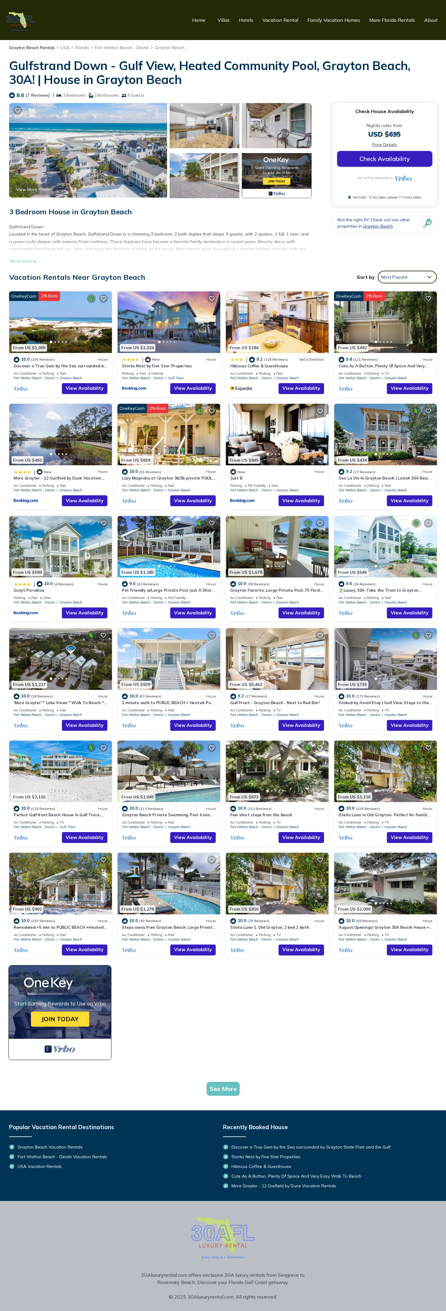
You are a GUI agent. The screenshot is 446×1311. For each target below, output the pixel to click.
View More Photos (34, 189)
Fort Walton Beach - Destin (122, 47)
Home (198, 20)
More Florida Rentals (392, 20)
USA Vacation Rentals (40, 1166)
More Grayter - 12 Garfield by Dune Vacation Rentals (283, 1186)
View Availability (84, 388)
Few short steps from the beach (261, 814)
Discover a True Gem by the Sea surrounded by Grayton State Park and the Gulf (310, 1147)
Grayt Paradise (29, 590)
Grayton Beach (169, 47)
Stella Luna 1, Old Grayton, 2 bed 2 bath (269, 927)
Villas (224, 20)
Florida (82, 47)
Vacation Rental (280, 20)
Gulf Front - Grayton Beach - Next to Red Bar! (274, 702)
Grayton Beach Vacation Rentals (50, 1147)
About (431, 20)
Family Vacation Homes (333, 20)
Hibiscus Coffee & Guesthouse (259, 365)
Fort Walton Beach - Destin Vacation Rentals (62, 1156)
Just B (236, 478)
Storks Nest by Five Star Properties (157, 365)
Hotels (246, 20)
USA (65, 47)
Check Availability (385, 158)
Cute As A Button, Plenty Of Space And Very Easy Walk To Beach (296, 1176)
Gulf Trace (176, 378)
